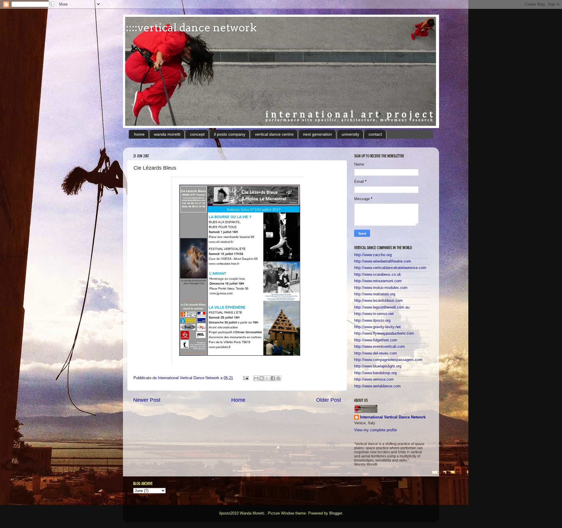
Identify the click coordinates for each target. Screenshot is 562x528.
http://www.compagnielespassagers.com (388, 360)
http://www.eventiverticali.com (379, 347)
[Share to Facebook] (273, 378)
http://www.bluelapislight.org (377, 366)
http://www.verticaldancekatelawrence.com (390, 268)
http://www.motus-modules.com (380, 288)
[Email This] (256, 378)
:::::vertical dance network (190, 27)
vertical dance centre (274, 134)
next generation (317, 134)
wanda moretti (167, 134)
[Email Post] (245, 378)
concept (197, 134)
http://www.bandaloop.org (375, 373)
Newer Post (146, 400)
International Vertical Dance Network (393, 417)
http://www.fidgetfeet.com (375, 340)
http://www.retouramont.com (378, 281)
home (139, 134)
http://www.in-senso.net (374, 314)
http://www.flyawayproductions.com (384, 333)
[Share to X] (267, 378)
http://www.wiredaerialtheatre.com (382, 261)
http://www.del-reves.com (375, 353)
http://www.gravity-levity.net (377, 327)
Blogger (335, 513)
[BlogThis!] (262, 378)
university (350, 134)
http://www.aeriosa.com (374, 379)
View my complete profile (375, 430)
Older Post (328, 400)
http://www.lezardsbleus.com (378, 301)
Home (238, 400)
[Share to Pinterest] (278, 378)
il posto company (229, 134)
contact (375, 134)
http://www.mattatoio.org (374, 294)
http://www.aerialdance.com (377, 386)
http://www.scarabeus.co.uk (377, 274)
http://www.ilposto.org (372, 320)
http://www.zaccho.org (373, 255)
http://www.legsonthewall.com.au (381, 307)
